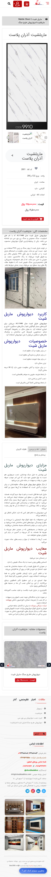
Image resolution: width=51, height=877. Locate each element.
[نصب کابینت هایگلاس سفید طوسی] (35, 842)
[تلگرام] (27, 791)
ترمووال (40, 722)
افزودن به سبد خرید (30, 218)
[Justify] (17, 4)
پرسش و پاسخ (39, 454)
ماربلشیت (39, 708)
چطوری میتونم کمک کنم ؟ (33, 870)
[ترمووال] (14, 807)
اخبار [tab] (33, 699)
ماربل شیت (39, 256)
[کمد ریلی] (14, 825)
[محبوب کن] (36, 169)
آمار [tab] (14, 699)
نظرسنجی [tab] (24, 699)
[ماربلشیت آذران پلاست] (26, 86)
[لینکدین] (38, 791)
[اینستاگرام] (33, 791)
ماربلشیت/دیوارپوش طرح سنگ (31, 22)
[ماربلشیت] (35, 825)
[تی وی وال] (35, 807)
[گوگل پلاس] (44, 791)
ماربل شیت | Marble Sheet (30, 19)
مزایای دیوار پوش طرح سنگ (30, 484)
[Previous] (8, 137)
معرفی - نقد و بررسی (37, 449)
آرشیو (37, 733)
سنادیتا (31, 866)
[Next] (45, 137)
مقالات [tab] (41, 699)
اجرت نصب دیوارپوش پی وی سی (30, 713)
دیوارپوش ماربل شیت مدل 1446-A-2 (31, 235)
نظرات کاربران (21, 449)
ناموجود (26, 680)
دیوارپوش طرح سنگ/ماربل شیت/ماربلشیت (26, 718)
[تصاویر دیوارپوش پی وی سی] (14, 842)
